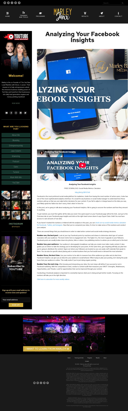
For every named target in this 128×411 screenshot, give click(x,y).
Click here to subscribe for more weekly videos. (53, 279)
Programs (89, 358)
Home (69, 358)
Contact (87, 361)
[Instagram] (12, 2)
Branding (15, 140)
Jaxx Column (16, 151)
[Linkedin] (15, 2)
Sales (16, 167)
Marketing (16, 156)
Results (98, 358)
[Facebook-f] (11, 112)
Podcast (16, 161)
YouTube (16, 182)
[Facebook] (8, 2)
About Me (16, 135)
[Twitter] (19, 2)
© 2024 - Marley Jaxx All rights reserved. (87, 364)
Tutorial (16, 172)
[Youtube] (5, 2)
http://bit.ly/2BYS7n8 (82, 192)
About (105, 358)
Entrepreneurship (16, 145)
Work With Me (16, 177)
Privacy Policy (87, 366)
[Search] (122, 2)
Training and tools (78, 358)
